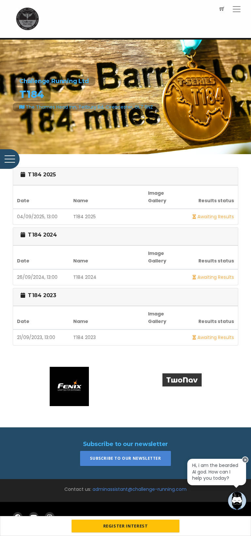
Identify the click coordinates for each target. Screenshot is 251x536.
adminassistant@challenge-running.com (139, 489)
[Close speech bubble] (245, 459)
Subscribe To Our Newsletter (125, 458)
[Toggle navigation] (236, 9)
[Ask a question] (237, 501)
